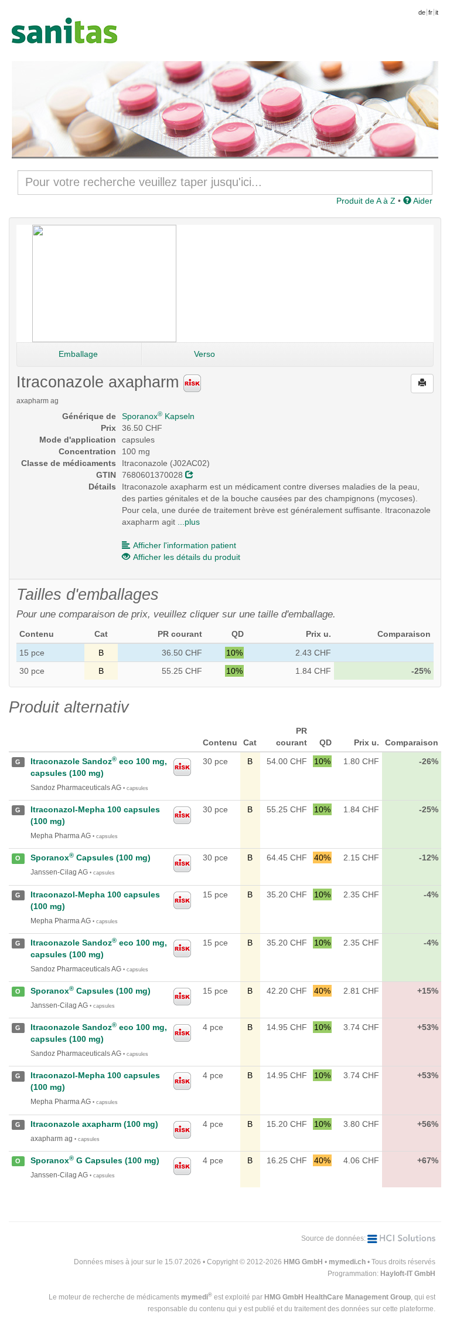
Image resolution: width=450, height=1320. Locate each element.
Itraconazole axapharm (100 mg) (94, 1124)
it (436, 12)
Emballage (78, 354)
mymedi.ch (347, 1262)
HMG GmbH (303, 1262)
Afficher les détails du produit (186, 557)
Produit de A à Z (366, 200)
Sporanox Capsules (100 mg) (90, 857)
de (421, 12)
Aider (421, 200)
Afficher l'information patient (184, 545)
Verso (204, 354)
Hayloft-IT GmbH (407, 1274)
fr (430, 12)
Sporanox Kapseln (158, 416)
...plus (189, 521)
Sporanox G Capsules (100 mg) (94, 1160)
